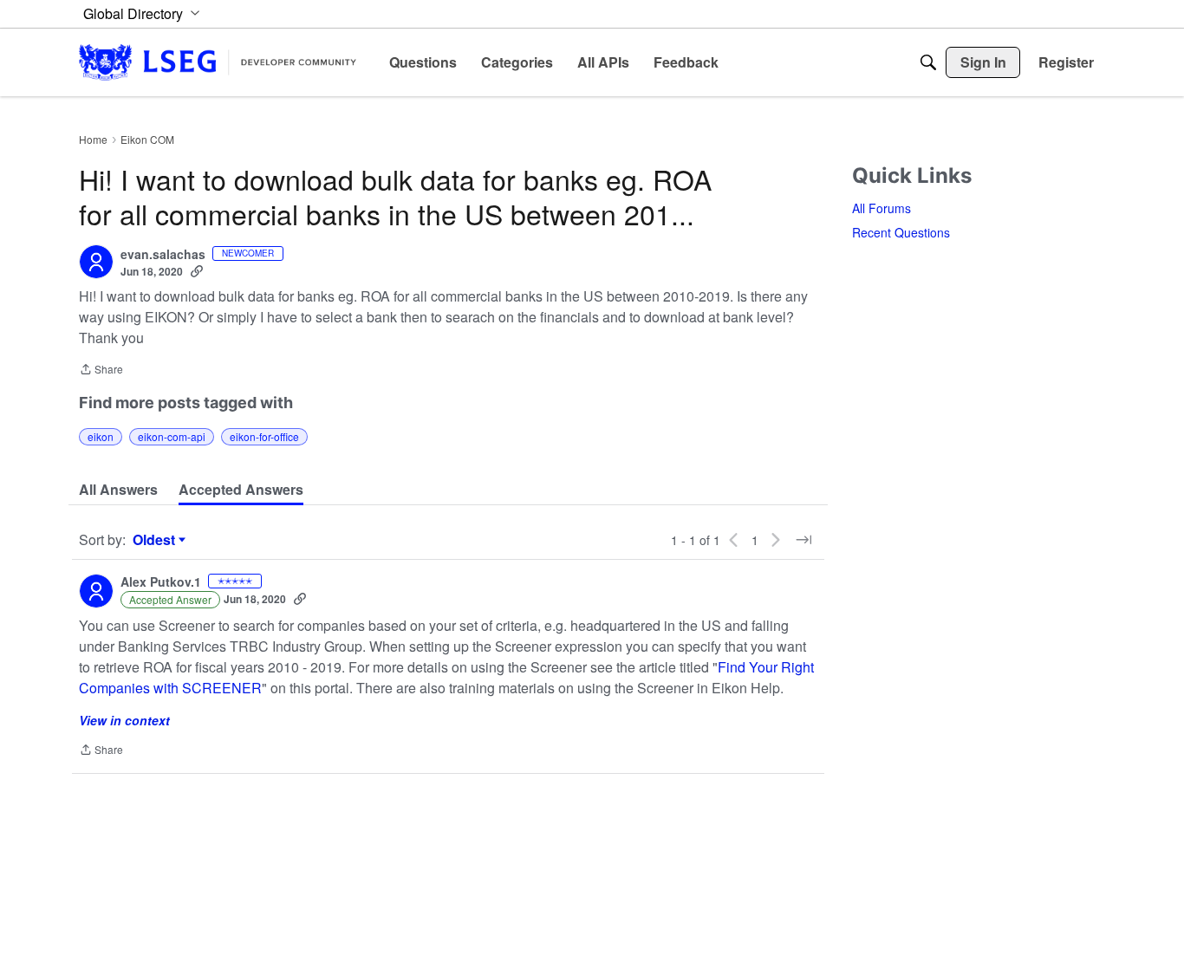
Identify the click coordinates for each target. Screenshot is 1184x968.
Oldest (156, 539)
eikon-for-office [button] (264, 436)
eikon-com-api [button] (171, 436)
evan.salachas (162, 255)
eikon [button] (101, 436)
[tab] (118, 489)
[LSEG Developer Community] (217, 62)
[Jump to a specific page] (803, 540)
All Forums (881, 208)
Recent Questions (901, 232)
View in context (124, 720)
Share (101, 370)
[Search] (928, 62)
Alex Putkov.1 (160, 582)
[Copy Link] (196, 271)
